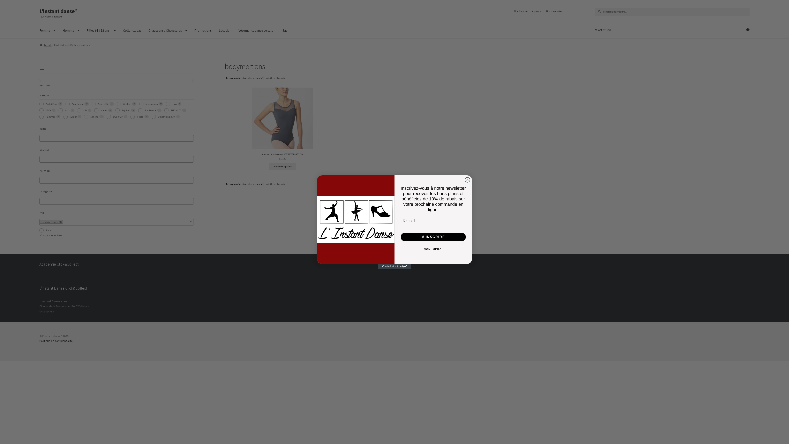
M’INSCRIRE (433, 237)
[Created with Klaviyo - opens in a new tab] (394, 266)
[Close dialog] (467, 179)
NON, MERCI (433, 249)
